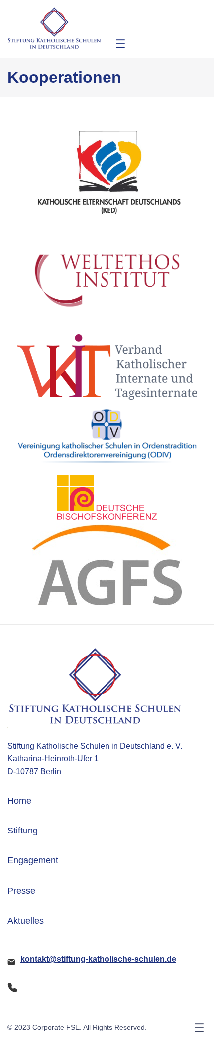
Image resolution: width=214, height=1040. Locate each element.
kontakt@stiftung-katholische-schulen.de (98, 959)
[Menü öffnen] (120, 43)
